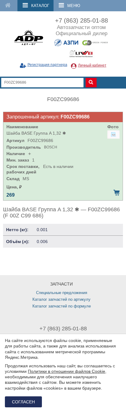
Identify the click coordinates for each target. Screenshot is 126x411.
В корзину (116, 193)
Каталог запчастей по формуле (61, 306)
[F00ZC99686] (113, 134)
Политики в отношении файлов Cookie (66, 371)
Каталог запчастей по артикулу (61, 299)
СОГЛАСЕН (23, 401)
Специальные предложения (61, 292)
